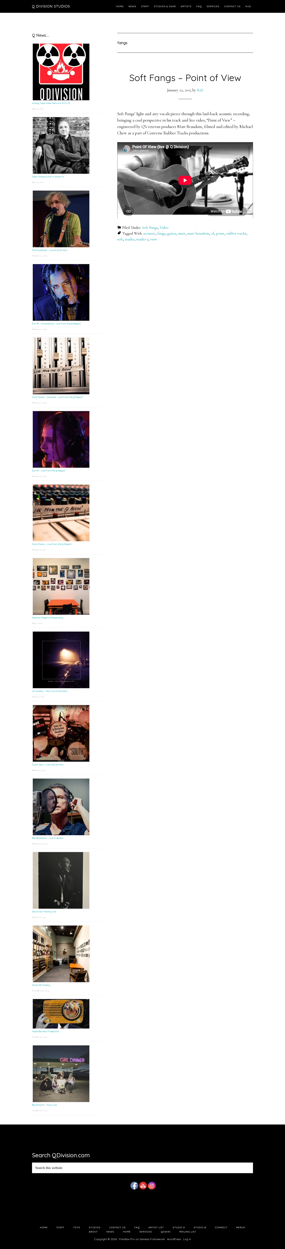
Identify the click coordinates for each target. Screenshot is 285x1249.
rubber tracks (236, 233)
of (212, 233)
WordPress (174, 1239)
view (153, 239)
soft (120, 239)
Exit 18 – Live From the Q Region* (49, 470)
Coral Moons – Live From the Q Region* (52, 544)
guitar (171, 233)
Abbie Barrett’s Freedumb (45, 1031)
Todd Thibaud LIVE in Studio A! (48, 176)
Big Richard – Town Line (44, 1104)
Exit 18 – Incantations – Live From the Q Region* (56, 323)
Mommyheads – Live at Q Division (49, 250)
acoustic (149, 233)
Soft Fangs (150, 227)
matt (181, 233)
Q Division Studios (51, 6)
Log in (187, 1239)
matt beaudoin (198, 233)
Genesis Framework (152, 1239)
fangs (161, 233)
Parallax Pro (127, 1239)
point (220, 233)
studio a (142, 239)
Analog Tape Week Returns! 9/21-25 (51, 103)
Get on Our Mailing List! (44, 911)
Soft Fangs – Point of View (185, 77)
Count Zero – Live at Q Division (48, 764)
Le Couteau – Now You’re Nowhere (49, 691)
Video (164, 227)
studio (129, 239)
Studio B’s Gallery (41, 985)
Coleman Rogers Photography (47, 617)
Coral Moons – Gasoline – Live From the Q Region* (57, 397)
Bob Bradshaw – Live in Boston (48, 838)
